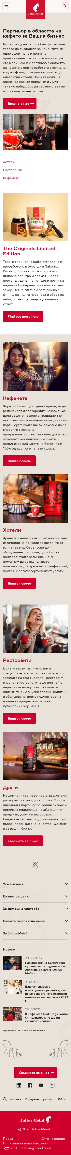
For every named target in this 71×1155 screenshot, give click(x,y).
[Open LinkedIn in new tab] (19, 1085)
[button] (65, 6)
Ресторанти (12, 170)
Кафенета (11, 178)
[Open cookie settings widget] (6, 1148)
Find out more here (23, 316)
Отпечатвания (53, 1138)
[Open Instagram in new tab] (52, 1085)
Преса (8, 1138)
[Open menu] (6, 6)
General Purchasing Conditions (27, 1148)
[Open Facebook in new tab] (30, 1085)
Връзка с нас (18, 103)
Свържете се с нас (23, 841)
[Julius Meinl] (35, 9)
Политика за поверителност (26, 1143)
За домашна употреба (21, 908)
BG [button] (60, 1099)
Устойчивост (13, 884)
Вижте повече (19, 461)
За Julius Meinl (15, 933)
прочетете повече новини (24, 1030)
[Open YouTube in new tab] (41, 1085)
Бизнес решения (16, 896)
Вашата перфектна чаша (24, 921)
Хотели (9, 162)
